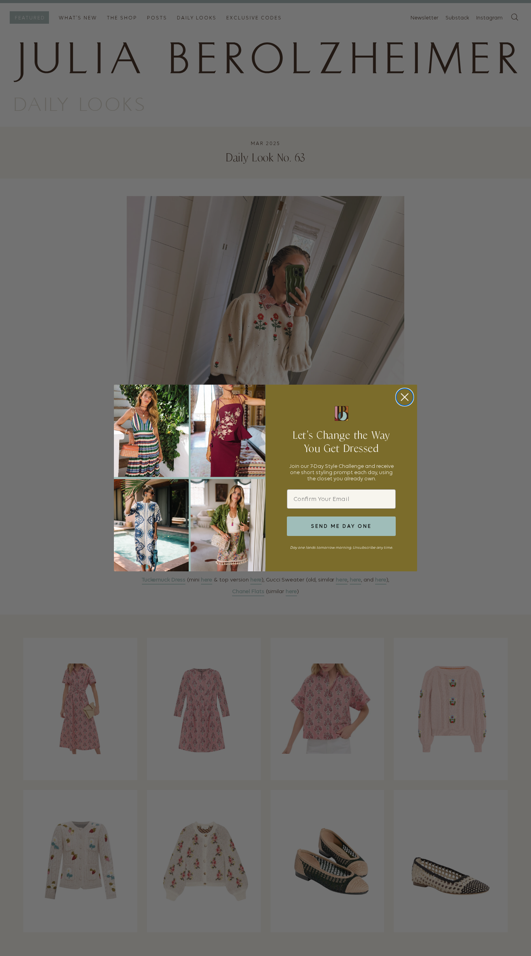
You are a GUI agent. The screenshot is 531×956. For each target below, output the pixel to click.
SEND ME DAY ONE (341, 526)
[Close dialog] (404, 397)
